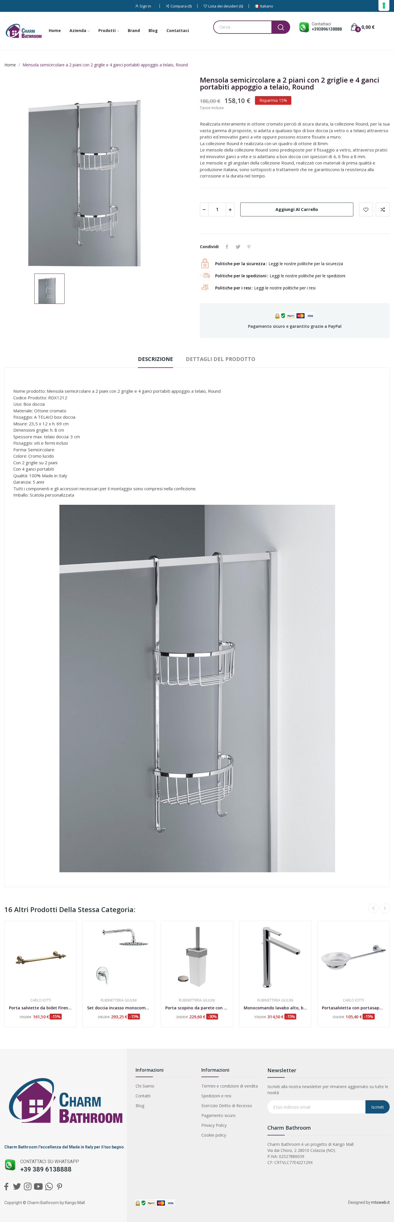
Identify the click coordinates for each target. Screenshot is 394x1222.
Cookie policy (213, 1135)
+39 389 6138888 (46, 1169)
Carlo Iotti (40, 1000)
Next (385, 908)
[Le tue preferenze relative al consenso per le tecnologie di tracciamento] (383, 5)
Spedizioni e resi (216, 1096)
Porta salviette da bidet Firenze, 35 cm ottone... (40, 1007)
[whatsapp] (49, 1187)
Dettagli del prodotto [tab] (220, 358)
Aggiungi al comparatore (383, 209)
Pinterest (248, 246)
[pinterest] (59, 1187)
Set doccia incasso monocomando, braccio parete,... (118, 1007)
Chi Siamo (145, 1086)
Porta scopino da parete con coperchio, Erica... (196, 1007)
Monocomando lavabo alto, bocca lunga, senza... (275, 1007)
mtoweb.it (380, 1202)
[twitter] (17, 1187)
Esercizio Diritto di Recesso (226, 1105)
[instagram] (27, 1187)
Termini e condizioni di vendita (229, 1086)
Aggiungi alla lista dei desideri (366, 209)
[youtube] (38, 1187)
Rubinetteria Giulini (119, 1000)
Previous (373, 908)
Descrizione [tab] (155, 358)
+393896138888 (327, 29)
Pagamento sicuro (218, 1115)
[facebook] (6, 1187)
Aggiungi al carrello (296, 209)
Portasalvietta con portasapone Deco (353, 1007)
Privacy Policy (214, 1125)
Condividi (227, 246)
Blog (140, 1105)
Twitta (237, 246)
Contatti (143, 1096)
